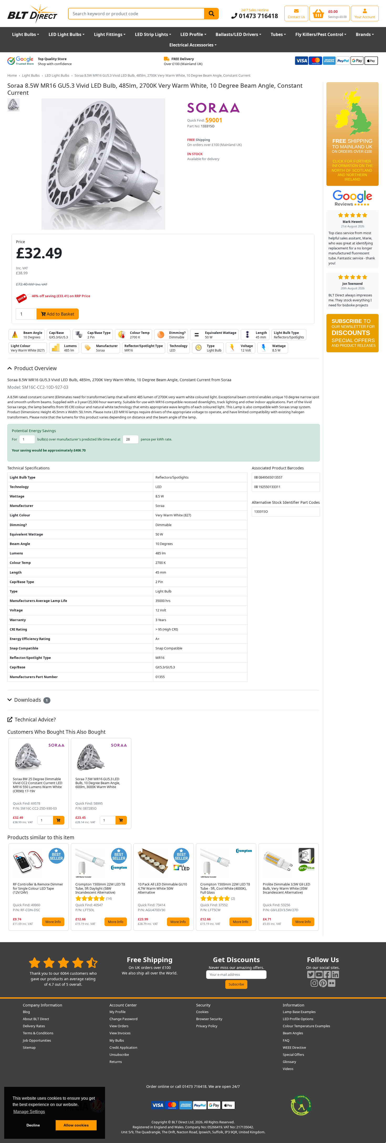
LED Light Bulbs (65, 34)
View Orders (118, 1026)
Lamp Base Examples (299, 1011)
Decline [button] (33, 1125)
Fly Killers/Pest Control (319, 34)
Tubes (277, 34)
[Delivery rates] (352, 135)
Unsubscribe (119, 1054)
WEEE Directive (294, 1047)
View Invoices (120, 1033)
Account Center (123, 1005)
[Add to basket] (58, 820)
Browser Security (209, 1018)
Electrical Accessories (191, 45)
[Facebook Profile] (327, 974)
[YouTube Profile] (319, 974)
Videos (288, 1068)
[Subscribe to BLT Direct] (352, 335)
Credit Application (123, 1047)
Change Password (123, 1018)
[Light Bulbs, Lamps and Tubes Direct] (32, 13)
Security (203, 1005)
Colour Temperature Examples (306, 1026)
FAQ (286, 1040)
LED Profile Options (298, 1018)
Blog (26, 1011)
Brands (363, 34)
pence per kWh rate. (156, 439)
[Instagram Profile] (314, 983)
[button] (315, 783)
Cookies (202, 1011)
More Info (53, 921)
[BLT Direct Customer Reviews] (63, 962)
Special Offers (293, 1054)
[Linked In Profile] (335, 974)
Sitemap (29, 1047)
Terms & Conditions (38, 1033)
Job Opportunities (37, 1040)
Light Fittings (108, 34)
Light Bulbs (24, 34)
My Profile (117, 1011)
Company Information (42, 1005)
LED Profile (191, 34)
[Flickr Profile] (331, 983)
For (14, 439)
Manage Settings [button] (29, 1111)
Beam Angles (293, 1033)
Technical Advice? (34, 719)
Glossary (289, 1061)
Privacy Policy (206, 1026)
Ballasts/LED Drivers (237, 34)
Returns (115, 1061)
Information (293, 1005)
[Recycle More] (301, 1104)
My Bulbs (116, 1040)
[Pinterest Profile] (323, 983)
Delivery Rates (34, 1026)
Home (12, 75)
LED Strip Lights (151, 34)
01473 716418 (257, 16)
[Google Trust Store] (20, 61)
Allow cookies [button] (76, 1125)
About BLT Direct (36, 1018)
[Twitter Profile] (311, 974)
